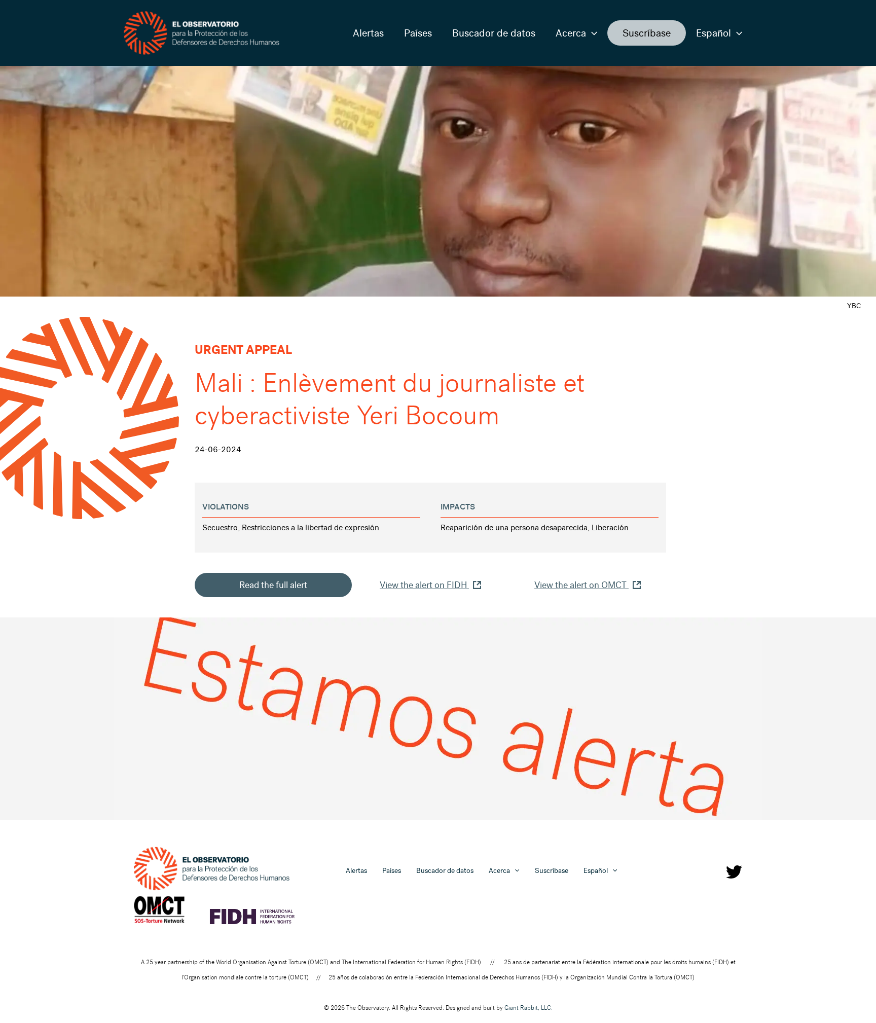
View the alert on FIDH (424, 585)
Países (418, 33)
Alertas (368, 33)
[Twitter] (734, 872)
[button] (591, 33)
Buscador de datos (493, 33)
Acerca (571, 33)
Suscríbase (647, 33)
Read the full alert (273, 585)
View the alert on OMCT (581, 585)
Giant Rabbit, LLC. (528, 1007)
